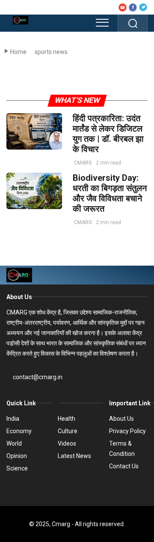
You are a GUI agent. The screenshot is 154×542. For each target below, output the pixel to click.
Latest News (74, 455)
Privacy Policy (127, 431)
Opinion (16, 455)
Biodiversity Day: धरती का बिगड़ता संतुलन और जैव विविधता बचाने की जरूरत (110, 193)
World (14, 443)
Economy (19, 431)
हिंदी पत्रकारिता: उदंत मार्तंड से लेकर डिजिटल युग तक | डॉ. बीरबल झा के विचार (108, 133)
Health (66, 418)
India (12, 418)
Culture (67, 431)
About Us (19, 296)
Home (18, 51)
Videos (67, 443)
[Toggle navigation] (102, 22)
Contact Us (124, 466)
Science (17, 468)
